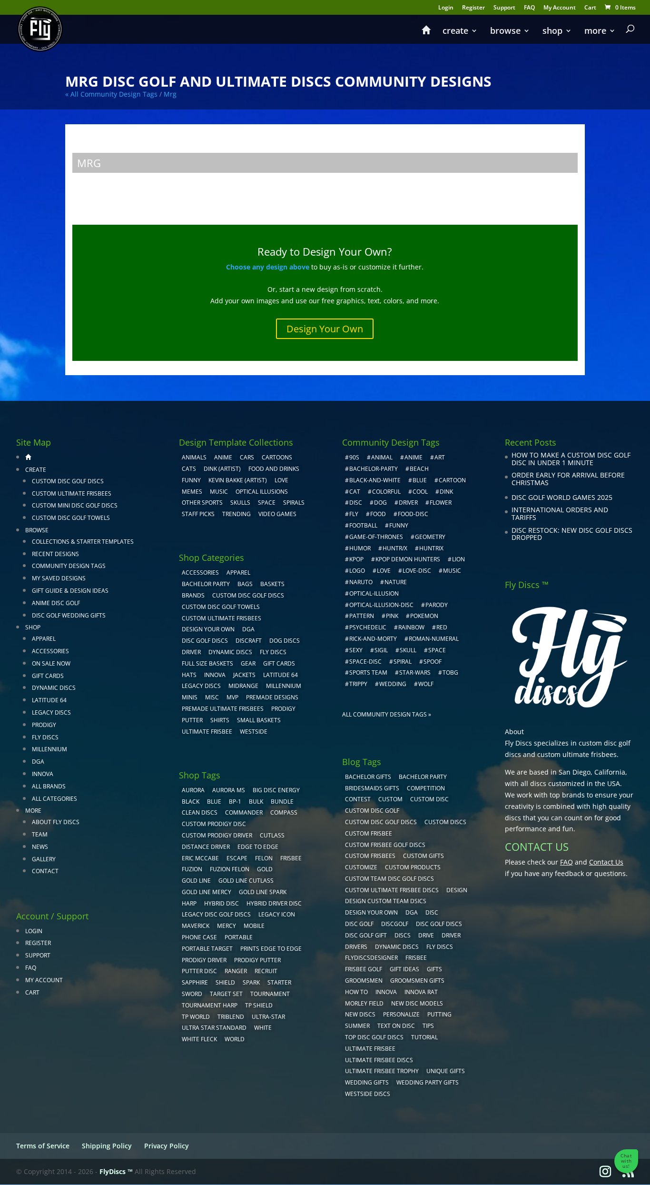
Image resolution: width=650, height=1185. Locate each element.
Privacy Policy (166, 1145)
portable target (207, 949)
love (384, 571)
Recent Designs (55, 554)
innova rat (421, 992)
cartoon (452, 480)
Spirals (294, 502)
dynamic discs (397, 947)
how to (356, 992)
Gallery (44, 859)
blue (214, 801)
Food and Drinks (273, 469)
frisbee (291, 858)
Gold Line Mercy (206, 892)
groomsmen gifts (417, 980)
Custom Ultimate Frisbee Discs (392, 890)
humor (360, 548)
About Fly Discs (55, 822)
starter (279, 982)
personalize (401, 1014)
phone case (199, 937)
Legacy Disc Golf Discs (216, 914)
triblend (230, 1017)
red (441, 627)
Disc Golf (359, 924)
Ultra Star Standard (214, 1028)
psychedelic (367, 627)
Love (281, 480)
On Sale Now (51, 663)
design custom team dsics (385, 901)
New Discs (360, 1014)
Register (473, 8)
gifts (434, 969)
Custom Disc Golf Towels (71, 518)
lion (458, 559)
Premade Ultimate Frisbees (223, 709)
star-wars (415, 672)
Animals (194, 457)
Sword (192, 994)
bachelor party (423, 777)
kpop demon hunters (407, 559)
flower (441, 502)
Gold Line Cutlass (246, 880)
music (219, 492)
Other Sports (202, 502)
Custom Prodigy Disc (214, 824)
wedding (392, 684)
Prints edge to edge (271, 949)
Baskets (272, 584)
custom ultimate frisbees (577, 754)
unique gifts (445, 1071)
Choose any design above (267, 266)
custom (390, 799)
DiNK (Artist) (222, 469)
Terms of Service (42, 1145)
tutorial (424, 1037)
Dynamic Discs (54, 688)
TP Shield (259, 1005)
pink (392, 616)
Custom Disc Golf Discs (68, 481)
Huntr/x (395, 548)
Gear (248, 663)
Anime (223, 457)
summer (357, 1026)
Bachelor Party (206, 584)
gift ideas (404, 969)
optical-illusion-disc (381, 605)
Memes (192, 492)
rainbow (411, 627)
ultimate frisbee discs (379, 1060)
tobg (450, 672)
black (190, 801)
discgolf (394, 924)
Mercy (226, 926)
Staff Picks (198, 514)
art (439, 457)
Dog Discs (284, 641)
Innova (42, 774)
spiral (403, 661)
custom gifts (423, 856)
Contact (45, 871)
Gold (265, 869)
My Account (559, 8)
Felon (264, 858)
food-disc (413, 514)
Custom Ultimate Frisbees (71, 493)
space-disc (365, 661)
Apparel (44, 639)
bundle (282, 801)
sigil (381, 650)
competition (426, 788)
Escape (237, 858)
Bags (245, 584)
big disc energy (276, 790)
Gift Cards (48, 676)
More (595, 31)
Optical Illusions (262, 492)
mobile (254, 926)
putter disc (199, 971)
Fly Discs (45, 737)
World (235, 1039)
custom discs (445, 822)
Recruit (266, 971)
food (378, 514)
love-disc (417, 571)
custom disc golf (372, 811)
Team (40, 834)
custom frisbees (370, 856)
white (263, 1028)
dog (380, 502)
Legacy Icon (276, 914)
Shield (225, 982)
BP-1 (235, 801)
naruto (361, 582)
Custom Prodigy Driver (217, 835)
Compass (283, 812)
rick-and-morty (373, 639)
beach (419, 469)
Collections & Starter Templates (83, 542)
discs (402, 935)
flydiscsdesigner (371, 958)
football (363, 525)
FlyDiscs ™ (116, 1171)
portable (239, 937)
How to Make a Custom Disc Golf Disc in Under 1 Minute (571, 458)
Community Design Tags (69, 566)
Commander (244, 812)
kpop (356, 559)
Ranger (236, 971)
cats (189, 469)
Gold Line (196, 880)
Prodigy (44, 725)
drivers (356, 947)
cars (247, 457)
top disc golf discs (374, 1037)
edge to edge (257, 847)
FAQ (529, 8)
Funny (191, 480)
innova (386, 992)
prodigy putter (257, 960)
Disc (431, 912)
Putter (192, 720)
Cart (590, 8)
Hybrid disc (221, 903)
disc (355, 502)
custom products (413, 867)
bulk (256, 801)
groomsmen (364, 980)
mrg (170, 94)
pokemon (424, 616)
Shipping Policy (107, 1145)
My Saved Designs (59, 578)
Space (267, 502)
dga (411, 912)
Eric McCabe (200, 858)
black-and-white (375, 480)
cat (354, 492)
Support (504, 8)
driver (408, 502)
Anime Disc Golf (56, 603)
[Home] (426, 34)
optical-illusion (374, 593)
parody (436, 605)
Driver (191, 652)
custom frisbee (368, 833)
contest (358, 799)
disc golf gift (366, 935)
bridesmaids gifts (372, 788)
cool (420, 492)
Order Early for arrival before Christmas (568, 478)
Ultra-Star (268, 1017)
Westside (253, 731)
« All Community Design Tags (111, 94)
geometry (430, 537)
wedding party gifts (427, 1082)
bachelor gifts (368, 777)
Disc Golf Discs (205, 641)
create (455, 31)
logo (357, 571)
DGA (38, 761)
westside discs (367, 1094)
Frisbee (416, 958)
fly (353, 514)
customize (361, 867)
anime (413, 457)
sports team (368, 672)
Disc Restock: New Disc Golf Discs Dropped (572, 534)
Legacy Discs (51, 712)
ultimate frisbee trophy (382, 1071)
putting (439, 1014)
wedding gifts (367, 1082)
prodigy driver (204, 960)
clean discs (199, 812)
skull (408, 650)
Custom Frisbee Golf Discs (385, 845)
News (40, 847)
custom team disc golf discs (389, 879)
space (437, 650)
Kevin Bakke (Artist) (237, 480)
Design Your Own (324, 328)
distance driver (206, 847)
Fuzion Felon (229, 869)
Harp (189, 903)
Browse (505, 31)
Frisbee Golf (363, 969)
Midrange (243, 686)
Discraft (249, 641)
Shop (552, 31)
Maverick (195, 926)
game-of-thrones (376, 537)
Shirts (219, 720)
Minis (189, 697)
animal (382, 457)
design (456, 890)
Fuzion (192, 869)
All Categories (54, 799)
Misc (212, 697)
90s (354, 457)
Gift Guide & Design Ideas (70, 591)
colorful (386, 492)
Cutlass (272, 835)
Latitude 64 (49, 700)
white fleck (199, 1039)
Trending (236, 514)
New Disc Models (417, 1003)
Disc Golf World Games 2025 (562, 497)
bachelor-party (373, 469)
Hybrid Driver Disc (274, 903)
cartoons (277, 457)
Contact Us (606, 861)
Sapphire (195, 982)
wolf (425, 684)
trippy (358, 684)
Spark (251, 982)
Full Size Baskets (207, 663)
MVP (232, 697)
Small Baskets (259, 720)
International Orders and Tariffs (560, 513)
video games (277, 514)
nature (395, 582)
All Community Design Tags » (386, 714)
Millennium (49, 749)
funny (398, 525)
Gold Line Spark (262, 892)
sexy (356, 650)
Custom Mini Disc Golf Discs (75, 505)
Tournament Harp (209, 1005)
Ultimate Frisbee (207, 731)
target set (226, 994)
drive (426, 935)
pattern (361, 616)
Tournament (270, 994)
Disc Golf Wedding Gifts (69, 615)
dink (446, 492)
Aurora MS (228, 790)
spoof (432, 661)
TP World (196, 1017)
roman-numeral (434, 639)
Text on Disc (396, 1026)
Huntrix (431, 548)
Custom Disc (429, 799)
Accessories (50, 651)
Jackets (244, 675)
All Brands (49, 786)
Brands (193, 595)
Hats (189, 675)
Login (445, 8)
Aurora (193, 790)
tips (428, 1026)
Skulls (240, 502)
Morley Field (364, 1003)
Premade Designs (272, 697)
